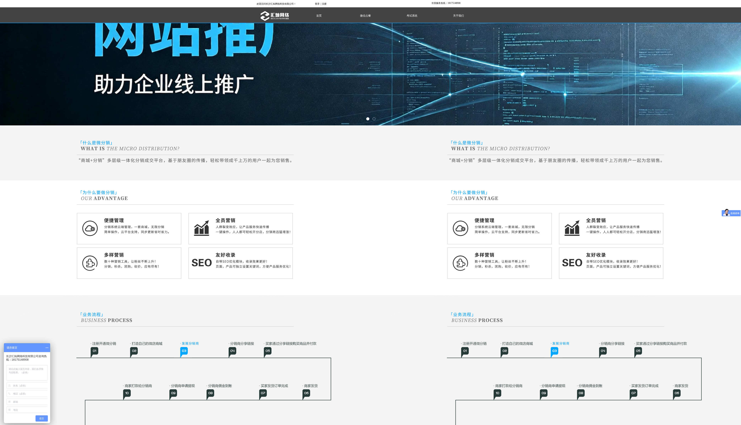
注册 (324, 4)
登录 (317, 4)
